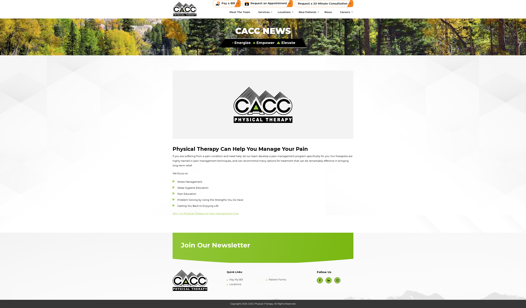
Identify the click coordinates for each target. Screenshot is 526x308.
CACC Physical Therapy (260, 304)
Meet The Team (240, 12)
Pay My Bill (236, 279)
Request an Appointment (269, 3)
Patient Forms (277, 279)
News (328, 12)
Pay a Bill (228, 3)
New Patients (307, 12)
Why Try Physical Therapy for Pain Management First (206, 213)
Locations (284, 12)
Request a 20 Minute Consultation (323, 3)
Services (264, 12)
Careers (345, 12)
